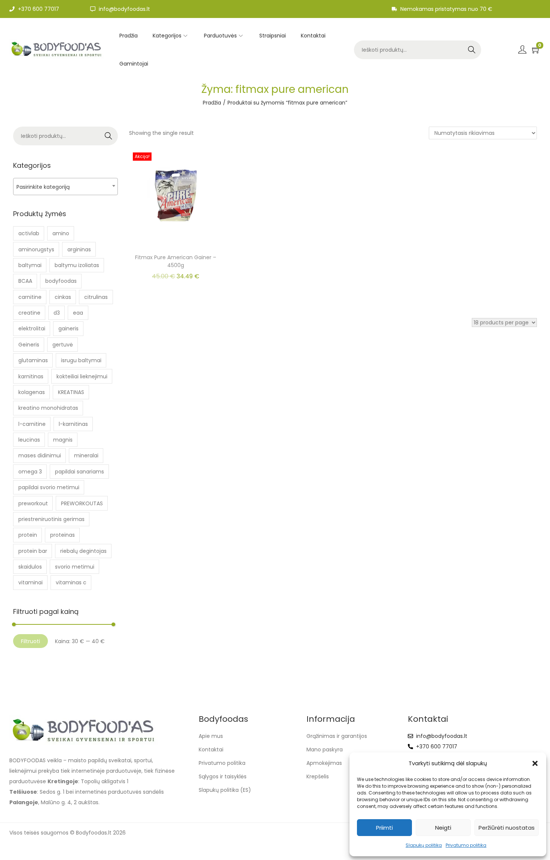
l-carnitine (32, 424)
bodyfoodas (61, 281)
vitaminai (30, 582)
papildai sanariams (79, 471)
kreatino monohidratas (48, 408)
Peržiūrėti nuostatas (507, 828)
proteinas (62, 535)
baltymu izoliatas (77, 265)
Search (471, 50)
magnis (63, 439)
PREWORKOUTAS (82, 503)
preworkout (33, 503)
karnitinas (30, 376)
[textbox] (65, 186)
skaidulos (30, 566)
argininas (79, 249)
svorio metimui (74, 566)
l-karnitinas (73, 424)
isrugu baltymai (81, 360)
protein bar (32, 551)
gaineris (68, 328)
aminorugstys (36, 249)
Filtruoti (30, 641)
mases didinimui (39, 455)
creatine (29, 313)
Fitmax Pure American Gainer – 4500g (175, 261)
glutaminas (33, 360)
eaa (78, 313)
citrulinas (96, 297)
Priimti (384, 828)
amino (60, 233)
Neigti (443, 828)
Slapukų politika (424, 845)
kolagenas (31, 392)
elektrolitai (31, 328)
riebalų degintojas (83, 551)
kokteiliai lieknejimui (81, 376)
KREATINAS (71, 392)
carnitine (30, 297)
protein (27, 535)
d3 (57, 313)
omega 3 (30, 471)
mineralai (86, 455)
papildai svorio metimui (48, 487)
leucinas (29, 439)
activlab (28, 233)
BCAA (25, 281)
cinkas (63, 297)
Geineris (28, 344)
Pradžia (212, 102)
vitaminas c (71, 582)
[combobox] (65, 186)
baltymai (30, 265)
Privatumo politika (466, 845)
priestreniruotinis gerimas (51, 519)
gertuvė (62, 344)
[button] (535, 763)
